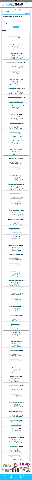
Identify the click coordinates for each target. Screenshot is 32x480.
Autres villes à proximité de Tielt (16, 320)
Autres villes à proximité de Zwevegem (16, 224)
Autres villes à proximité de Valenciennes (16, 372)
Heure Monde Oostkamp (14, 402)
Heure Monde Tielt (14, 315)
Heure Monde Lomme (14, 158)
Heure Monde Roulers (14, 263)
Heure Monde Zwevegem (14, 219)
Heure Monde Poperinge (14, 306)
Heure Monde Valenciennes (14, 367)
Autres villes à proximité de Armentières (16, 215)
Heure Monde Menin (14, 175)
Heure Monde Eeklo (14, 446)
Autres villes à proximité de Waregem (16, 276)
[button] (16, 0)
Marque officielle (9, 475)
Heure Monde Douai (15, 289)
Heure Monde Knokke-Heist (14, 455)
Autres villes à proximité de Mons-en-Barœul (16, 93)
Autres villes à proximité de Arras (16, 381)
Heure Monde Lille (14, 114)
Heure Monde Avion (15, 324)
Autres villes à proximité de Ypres (16, 250)
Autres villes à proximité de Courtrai (16, 198)
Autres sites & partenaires (20, 477)
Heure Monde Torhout (14, 359)
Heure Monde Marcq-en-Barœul (14, 62)
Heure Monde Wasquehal (15, 36)
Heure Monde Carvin (15, 236)
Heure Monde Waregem (14, 271)
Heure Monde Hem (14, 53)
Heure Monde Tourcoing (15, 70)
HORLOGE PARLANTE (4, 475)
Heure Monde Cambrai (14, 411)
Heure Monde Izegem (14, 254)
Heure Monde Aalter (14, 385)
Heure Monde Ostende (14, 428)
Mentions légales (10, 477)
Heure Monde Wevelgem (14, 184)
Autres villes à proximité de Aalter (16, 390)
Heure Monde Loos (14, 149)
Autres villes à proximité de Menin (16, 180)
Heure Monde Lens (14, 297)
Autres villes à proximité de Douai (16, 294)
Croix (18, 32)
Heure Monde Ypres (14, 245)
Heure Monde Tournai (14, 201)
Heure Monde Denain (14, 341)
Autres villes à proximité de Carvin (16, 241)
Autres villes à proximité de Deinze (16, 355)
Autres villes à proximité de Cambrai (16, 416)
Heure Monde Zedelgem (14, 393)
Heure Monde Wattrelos (14, 79)
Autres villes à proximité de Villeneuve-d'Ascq (16, 102)
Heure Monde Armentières (14, 210)
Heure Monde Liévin (15, 332)
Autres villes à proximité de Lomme (16, 163)
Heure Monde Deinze (14, 350)
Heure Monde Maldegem (14, 437)
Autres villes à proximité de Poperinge (16, 311)
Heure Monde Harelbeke (14, 228)
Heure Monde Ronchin (14, 140)
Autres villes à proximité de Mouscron (16, 128)
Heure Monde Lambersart (15, 132)
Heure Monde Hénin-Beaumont (14, 280)
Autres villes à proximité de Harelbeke (16, 233)
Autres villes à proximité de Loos (16, 154)
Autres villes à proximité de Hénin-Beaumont (16, 285)
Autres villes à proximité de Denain (16, 346)
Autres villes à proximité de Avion (16, 329)
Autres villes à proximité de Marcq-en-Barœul (16, 67)
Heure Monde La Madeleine (14, 105)
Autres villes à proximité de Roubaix (16, 49)
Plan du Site (15, 477)
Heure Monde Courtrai (14, 193)
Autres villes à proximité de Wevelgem (16, 189)
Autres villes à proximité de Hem (16, 58)
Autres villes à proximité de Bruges (16, 425)
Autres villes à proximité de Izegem (16, 259)
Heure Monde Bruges (14, 420)
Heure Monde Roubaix (14, 44)
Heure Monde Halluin (14, 166)
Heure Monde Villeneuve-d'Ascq (14, 97)
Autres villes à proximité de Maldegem (16, 442)
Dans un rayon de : (5, 23)
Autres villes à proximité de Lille (16, 119)
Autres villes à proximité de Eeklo (16, 451)
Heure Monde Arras (15, 376)
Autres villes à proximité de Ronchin (16, 145)
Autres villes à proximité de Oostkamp (16, 407)
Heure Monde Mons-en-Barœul (14, 88)
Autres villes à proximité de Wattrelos (16, 84)
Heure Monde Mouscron (14, 123)
